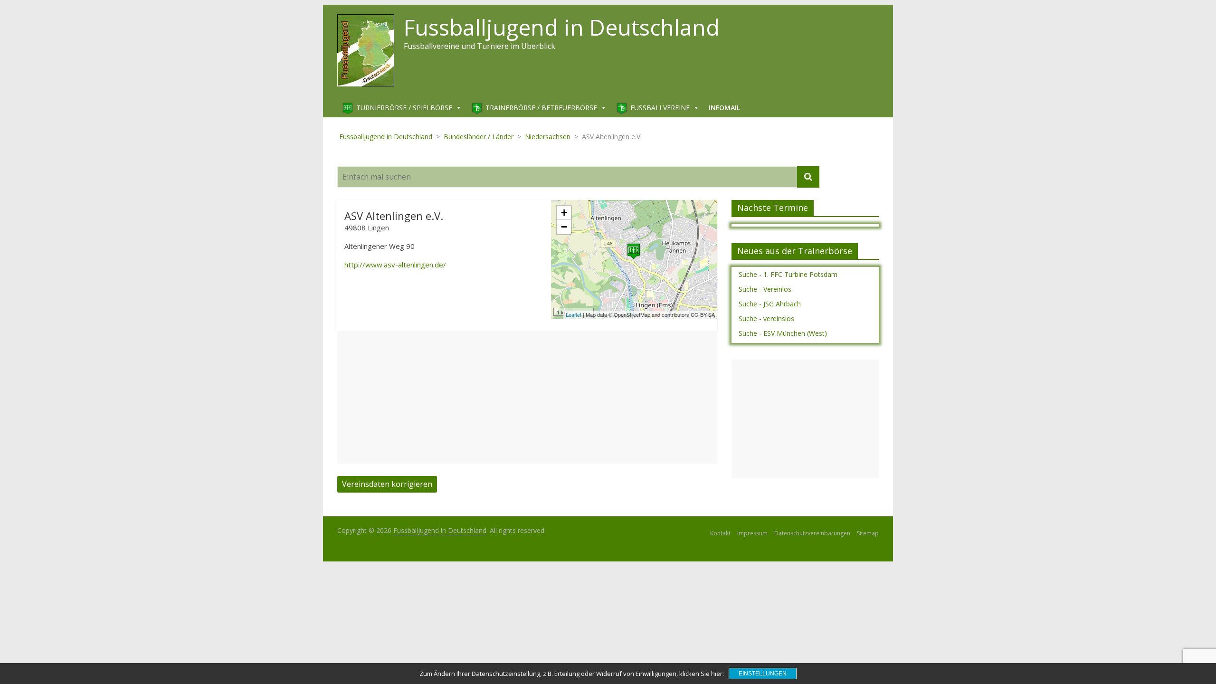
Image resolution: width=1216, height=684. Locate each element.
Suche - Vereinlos (765, 289)
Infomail (724, 107)
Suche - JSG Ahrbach (770, 303)
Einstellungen (763, 673)
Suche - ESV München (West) (783, 333)
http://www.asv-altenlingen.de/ (395, 264)
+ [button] (564, 212)
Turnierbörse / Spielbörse (404, 107)
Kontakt (720, 533)
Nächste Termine (772, 207)
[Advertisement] (527, 397)
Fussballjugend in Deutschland (562, 27)
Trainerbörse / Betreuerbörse (541, 107)
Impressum (752, 533)
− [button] (564, 227)
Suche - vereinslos (766, 318)
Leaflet (573, 314)
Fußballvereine (660, 107)
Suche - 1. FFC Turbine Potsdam (788, 274)
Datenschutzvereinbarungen (812, 533)
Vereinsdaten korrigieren (387, 484)
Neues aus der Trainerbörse (794, 250)
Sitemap (868, 533)
